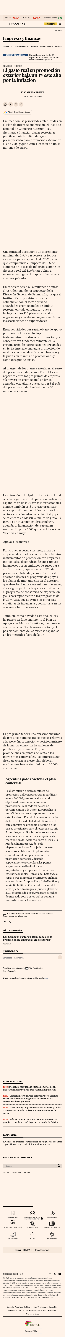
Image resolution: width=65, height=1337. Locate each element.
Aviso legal (19, 1307)
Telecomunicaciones (20, 46)
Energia (34, 46)
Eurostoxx (16, 1172)
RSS (44, 1310)
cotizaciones (13, 1238)
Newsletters (51, 1310)
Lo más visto (10, 1135)
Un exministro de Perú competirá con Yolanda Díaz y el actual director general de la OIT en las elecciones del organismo (30, 1098)
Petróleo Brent (50, 18)
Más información (9, 971)
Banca (6, 46)
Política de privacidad (16, 1310)
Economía (19, 958)
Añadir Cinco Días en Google (19, 112)
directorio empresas (52, 1228)
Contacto (10, 1307)
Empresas (7, 958)
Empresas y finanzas (22, 39)
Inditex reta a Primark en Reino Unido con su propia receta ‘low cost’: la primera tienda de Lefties (30, 1121)
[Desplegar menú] (5, 24)
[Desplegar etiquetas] (60, 957)
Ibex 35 (8, 18)
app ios (32, 1238)
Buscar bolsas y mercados (17, 1158)
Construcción (46, 46)
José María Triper (33, 92)
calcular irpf (13, 1217)
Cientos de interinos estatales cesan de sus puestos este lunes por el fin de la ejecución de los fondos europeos (33, 1142)
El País (58, 30)
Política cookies (30, 1307)
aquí (46, 978)
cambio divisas (32, 1228)
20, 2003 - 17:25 (32, 97)
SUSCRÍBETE (50, 24)
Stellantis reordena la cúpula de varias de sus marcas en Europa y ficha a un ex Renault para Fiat (30, 1088)
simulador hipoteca (32, 1217)
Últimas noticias (12, 1081)
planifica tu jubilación (13, 1228)
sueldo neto (52, 1217)
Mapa (39, 1310)
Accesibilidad (31, 1310)
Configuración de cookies (47, 1307)
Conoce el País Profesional (32, 1250)
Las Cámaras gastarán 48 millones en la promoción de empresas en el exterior (27, 938)
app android (52, 1238)
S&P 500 (27, 18)
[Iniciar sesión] (60, 24)
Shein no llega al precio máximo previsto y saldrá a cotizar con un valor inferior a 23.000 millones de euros (32, 1110)
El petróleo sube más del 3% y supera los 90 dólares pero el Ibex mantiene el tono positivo (44, 57)
